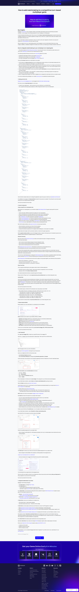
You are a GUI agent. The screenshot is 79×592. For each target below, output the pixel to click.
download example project (24, 498)
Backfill (28, 488)
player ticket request (32, 383)
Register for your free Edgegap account (25, 81)
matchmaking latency (25, 218)
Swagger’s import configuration (37, 393)
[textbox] (39, 141)
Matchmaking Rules (21, 258)
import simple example (24, 495)
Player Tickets (37, 58)
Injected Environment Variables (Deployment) (29, 511)
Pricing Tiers (32, 321)
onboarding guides (25, 41)
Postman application (25, 350)
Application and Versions (55, 196)
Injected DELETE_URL (41, 522)
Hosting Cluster (39, 55)
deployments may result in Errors (26, 246)
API (43, 58)
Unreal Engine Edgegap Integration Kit (30, 496)
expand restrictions (33, 224)
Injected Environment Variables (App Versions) (29, 509)
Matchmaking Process (51, 406)
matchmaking (37, 53)
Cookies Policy (52, 590)
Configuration (38, 56)
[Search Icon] (58, 1)
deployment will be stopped (27, 522)
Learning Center (39, 76)
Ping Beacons (40, 216)
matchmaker (24, 31)
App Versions (37, 220)
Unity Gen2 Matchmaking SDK (28, 494)
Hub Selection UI (23, 216)
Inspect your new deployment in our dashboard (26, 454)
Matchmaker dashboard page (44, 81)
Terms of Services (58, 590)
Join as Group (21, 221)
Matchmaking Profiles (42, 209)
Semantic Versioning (29, 238)
